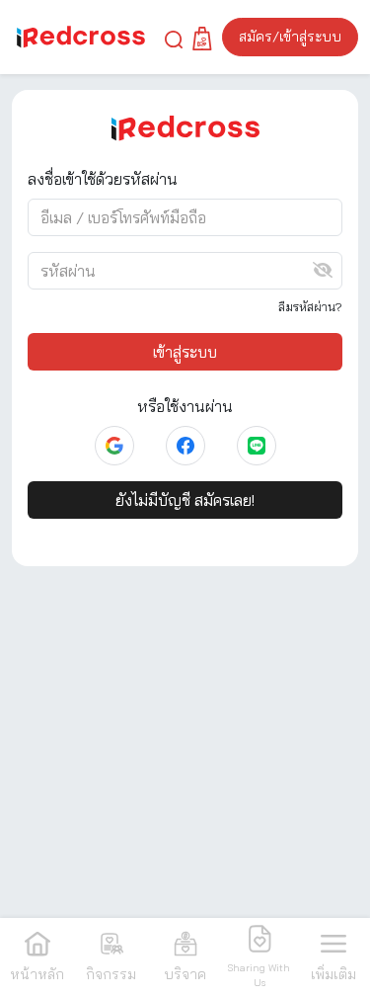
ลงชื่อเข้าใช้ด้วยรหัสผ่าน (103, 179)
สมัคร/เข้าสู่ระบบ (290, 36)
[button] (174, 37)
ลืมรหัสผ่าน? (310, 306)
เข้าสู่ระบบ (185, 352)
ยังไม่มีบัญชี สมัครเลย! (185, 500)
